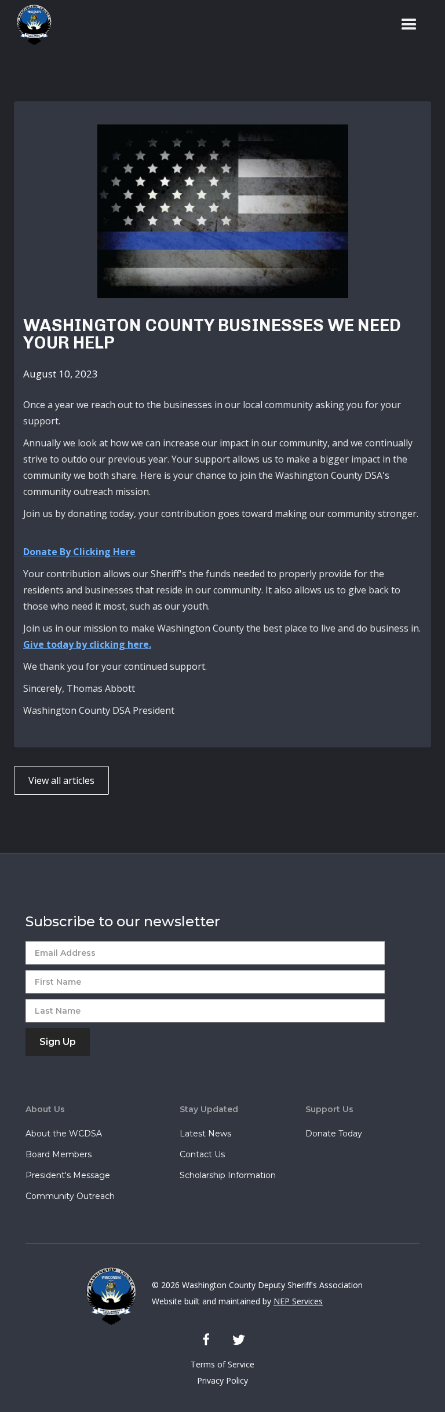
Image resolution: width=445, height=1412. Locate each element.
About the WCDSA (63, 1133)
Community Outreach (70, 1196)
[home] (34, 25)
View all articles (61, 780)
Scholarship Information (228, 1175)
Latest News (205, 1133)
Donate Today (333, 1133)
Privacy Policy (222, 1380)
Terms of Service (222, 1364)
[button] (409, 25)
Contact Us (202, 1154)
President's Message (67, 1175)
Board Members (58, 1154)
